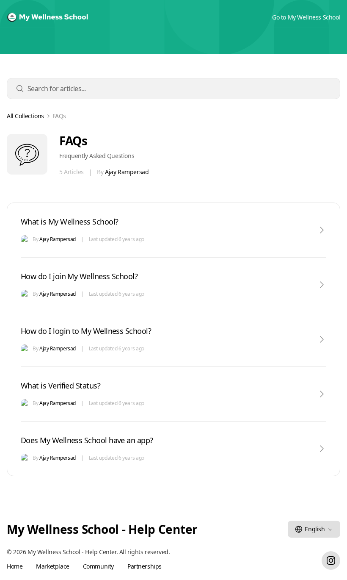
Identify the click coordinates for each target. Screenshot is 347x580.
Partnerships (144, 566)
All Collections (25, 116)
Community (98, 566)
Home (14, 566)
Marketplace (52, 566)
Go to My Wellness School (306, 17)
